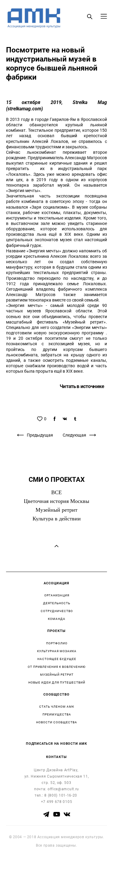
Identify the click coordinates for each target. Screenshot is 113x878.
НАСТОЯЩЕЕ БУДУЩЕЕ (56, 659)
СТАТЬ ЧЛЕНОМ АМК (56, 706)
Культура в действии (57, 519)
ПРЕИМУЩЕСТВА (56, 714)
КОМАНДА (56, 619)
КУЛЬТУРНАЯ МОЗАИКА (57, 651)
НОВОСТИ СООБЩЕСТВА (56, 722)
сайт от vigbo (57, 863)
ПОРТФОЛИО (56, 643)
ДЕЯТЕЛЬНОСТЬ (56, 603)
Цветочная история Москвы (56, 501)
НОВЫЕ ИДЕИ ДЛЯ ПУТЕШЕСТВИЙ (56, 682)
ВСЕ (56, 492)
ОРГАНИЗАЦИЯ (56, 595)
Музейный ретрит (56, 510)
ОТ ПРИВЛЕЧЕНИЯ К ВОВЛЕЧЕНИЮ (57, 667)
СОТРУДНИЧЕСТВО (57, 611)
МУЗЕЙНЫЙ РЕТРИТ (57, 674)
